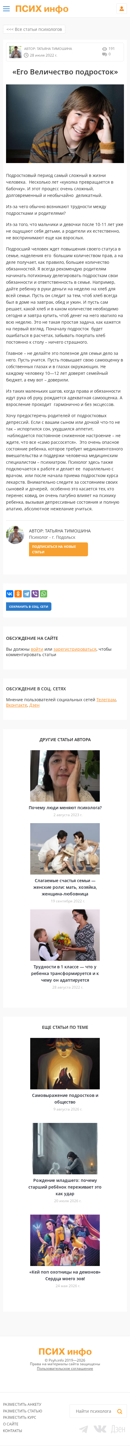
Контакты (12, 1430)
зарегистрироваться (75, 649)
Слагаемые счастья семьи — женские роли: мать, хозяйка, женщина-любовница (65, 887)
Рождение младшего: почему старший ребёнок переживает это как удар (65, 1186)
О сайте (10, 1424)
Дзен (34, 705)
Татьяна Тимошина (54, 48)
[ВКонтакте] (9, 593)
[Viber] (35, 593)
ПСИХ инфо (42, 9)
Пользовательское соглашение (65, 1368)
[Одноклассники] (18, 593)
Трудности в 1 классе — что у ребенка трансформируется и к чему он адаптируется (65, 973)
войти (37, 649)
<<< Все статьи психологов (34, 29)
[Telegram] (26, 593)
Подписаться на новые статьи (54, 549)
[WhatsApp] (43, 593)
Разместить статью (22, 1411)
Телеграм (106, 699)
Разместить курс (19, 1417)
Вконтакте (16, 705)
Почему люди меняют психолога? (65, 807)
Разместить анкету (22, 1404)
